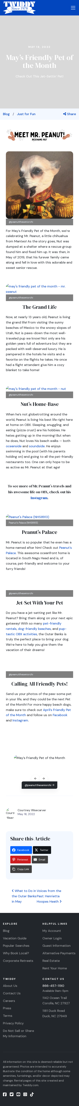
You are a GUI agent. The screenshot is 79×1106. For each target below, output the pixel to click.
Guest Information (56, 945)
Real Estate (51, 961)
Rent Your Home (54, 968)
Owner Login (52, 938)
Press (7, 1008)
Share (71, 114)
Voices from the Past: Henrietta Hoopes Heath (49, 896)
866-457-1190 (53, 986)
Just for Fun (26, 114)
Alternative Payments (59, 953)
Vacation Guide (14, 938)
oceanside (13, 446)
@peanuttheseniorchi (38, 785)
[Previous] (35, 779)
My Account (51, 931)
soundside (37, 446)
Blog (6, 114)
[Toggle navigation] (73, 7)
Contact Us (12, 993)
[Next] (44, 779)
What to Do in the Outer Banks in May (24, 896)
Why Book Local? (16, 953)
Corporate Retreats (18, 961)
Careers (9, 1001)
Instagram (39, 497)
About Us (10, 986)
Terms (7, 1015)
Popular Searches (16, 945)
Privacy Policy (13, 1023)
